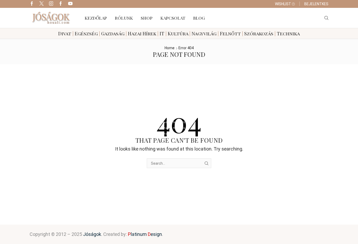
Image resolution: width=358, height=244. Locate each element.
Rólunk (124, 18)
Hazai (135, 33)
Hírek (149, 33)
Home (170, 48)
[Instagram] (51, 4)
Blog (199, 18)
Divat (64, 33)
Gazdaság (112, 33)
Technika (288, 33)
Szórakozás (258, 33)
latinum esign (145, 234)
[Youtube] (70, 4)
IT (162, 33)
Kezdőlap (96, 18)
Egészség (86, 33)
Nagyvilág (204, 33)
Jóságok (92, 234)
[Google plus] (60, 4)
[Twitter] (41, 4)
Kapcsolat (172, 18)
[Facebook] (32, 4)
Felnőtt (230, 33)
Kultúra (178, 33)
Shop (147, 18)
